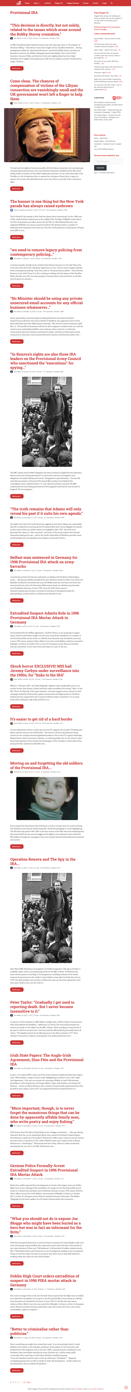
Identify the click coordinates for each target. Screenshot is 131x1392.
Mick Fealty (104, 138)
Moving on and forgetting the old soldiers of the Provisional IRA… (46, 765)
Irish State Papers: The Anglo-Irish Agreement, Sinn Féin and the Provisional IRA (46, 1060)
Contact (95, 3)
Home (27, 3)
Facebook (100, 1389)
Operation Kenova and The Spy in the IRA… (43, 861)
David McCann (110, 141)
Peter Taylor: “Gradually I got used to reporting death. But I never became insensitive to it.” (42, 1006)
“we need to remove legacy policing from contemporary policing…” (46, 252)
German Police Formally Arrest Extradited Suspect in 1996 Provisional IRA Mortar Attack (44, 1170)
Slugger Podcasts (73, 3)
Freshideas (79, 1389)
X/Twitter (93, 1389)
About (36, 3)
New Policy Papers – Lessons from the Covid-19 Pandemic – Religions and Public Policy (107, 117)
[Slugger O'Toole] (19, 3)
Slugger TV (59, 3)
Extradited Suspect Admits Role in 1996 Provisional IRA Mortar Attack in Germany (44, 617)
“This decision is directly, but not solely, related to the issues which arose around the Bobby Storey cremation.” (45, 29)
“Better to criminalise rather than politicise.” (39, 1331)
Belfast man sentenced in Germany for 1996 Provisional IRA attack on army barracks (43, 562)
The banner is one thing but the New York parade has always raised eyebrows (47, 203)
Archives (48, 3)
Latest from (99, 97)
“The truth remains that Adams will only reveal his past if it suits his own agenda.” (46, 511)
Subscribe (100, 168)
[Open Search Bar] (112, 3)
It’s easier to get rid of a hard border (41, 719)
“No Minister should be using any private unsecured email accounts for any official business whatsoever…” (46, 303)
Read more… (16, 68)
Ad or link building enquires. (104, 149)
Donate (86, 3)
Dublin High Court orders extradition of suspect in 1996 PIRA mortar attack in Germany (44, 1280)
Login (104, 3)
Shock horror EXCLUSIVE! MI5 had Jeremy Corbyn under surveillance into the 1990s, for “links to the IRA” (44, 670)
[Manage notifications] (126, 1387)
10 (24, 1382)
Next (30, 1382)
